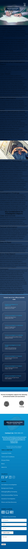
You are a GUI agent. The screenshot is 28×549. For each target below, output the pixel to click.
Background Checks (7, 488)
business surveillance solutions (11, 293)
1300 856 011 (18, 433)
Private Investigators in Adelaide (14, 335)
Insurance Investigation (8, 498)
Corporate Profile (6, 453)
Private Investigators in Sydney (13, 315)
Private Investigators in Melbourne (11, 305)
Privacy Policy (5, 460)
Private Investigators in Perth (13, 376)
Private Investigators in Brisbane (14, 325)
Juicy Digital (18, 447)
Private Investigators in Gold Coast (13, 345)
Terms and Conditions (7, 456)
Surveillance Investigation (9, 484)
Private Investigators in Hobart (13, 366)
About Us (4, 467)
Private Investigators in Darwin (13, 356)
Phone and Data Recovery (9, 502)
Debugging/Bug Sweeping (9, 491)
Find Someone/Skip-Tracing (9, 495)
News (3, 463)
